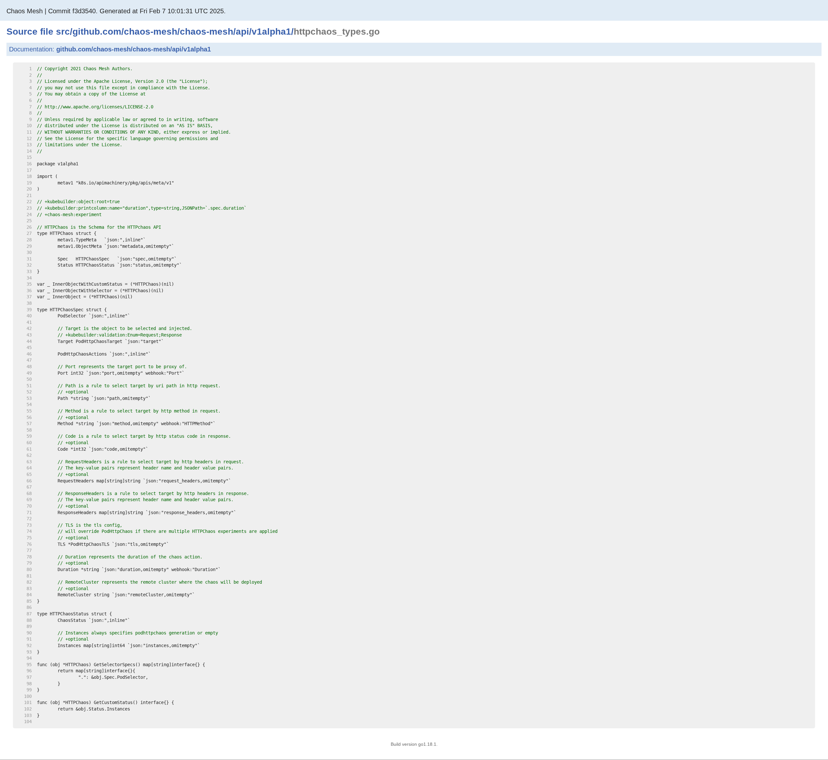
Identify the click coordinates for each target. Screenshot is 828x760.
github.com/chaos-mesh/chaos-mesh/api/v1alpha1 (133, 49)
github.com (96, 32)
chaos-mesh (150, 32)
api (242, 32)
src (63, 32)
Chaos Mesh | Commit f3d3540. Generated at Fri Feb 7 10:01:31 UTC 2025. (116, 11)
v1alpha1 (271, 32)
